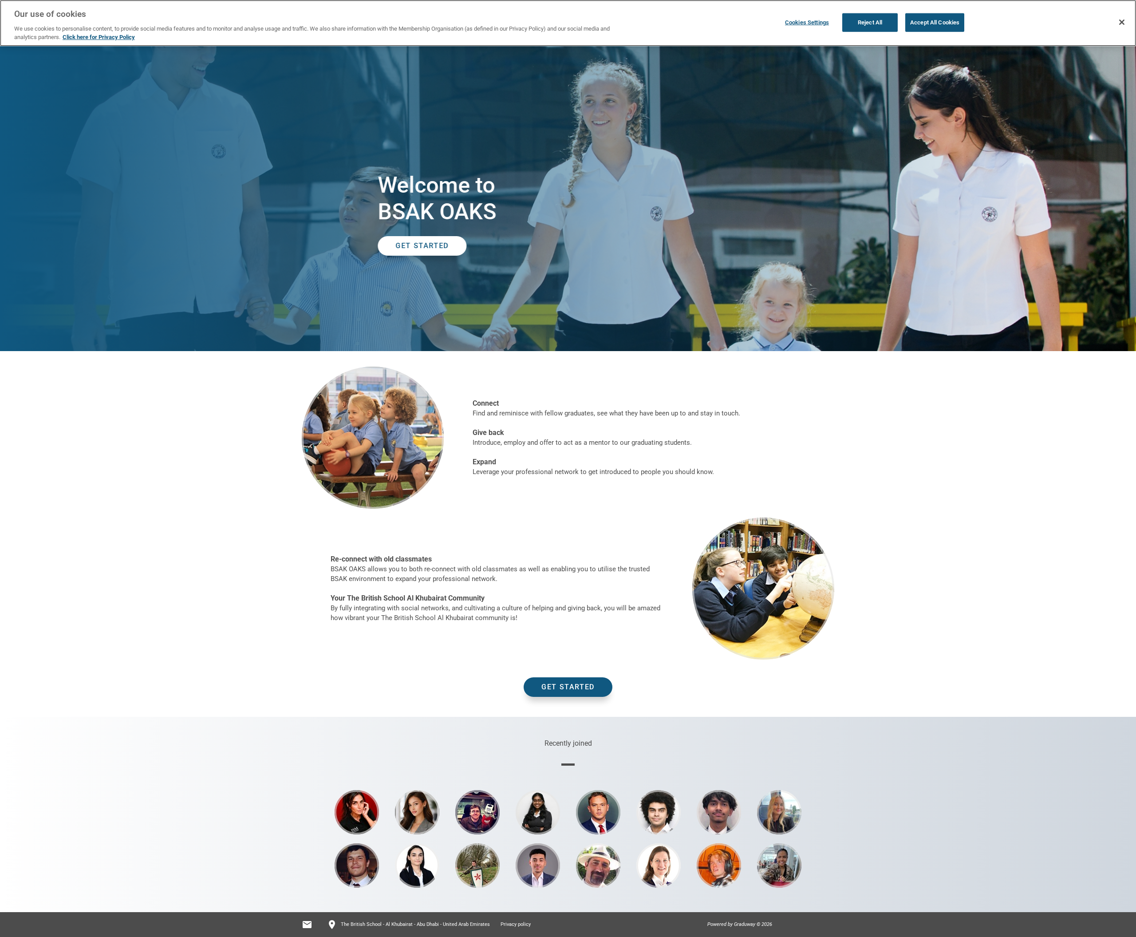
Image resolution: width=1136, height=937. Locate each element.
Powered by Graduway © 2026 (739, 924)
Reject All (870, 22)
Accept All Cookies (934, 22)
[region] (568, 23)
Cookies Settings (807, 22)
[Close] (1122, 22)
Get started (568, 687)
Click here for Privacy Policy (99, 37)
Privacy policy (516, 924)
